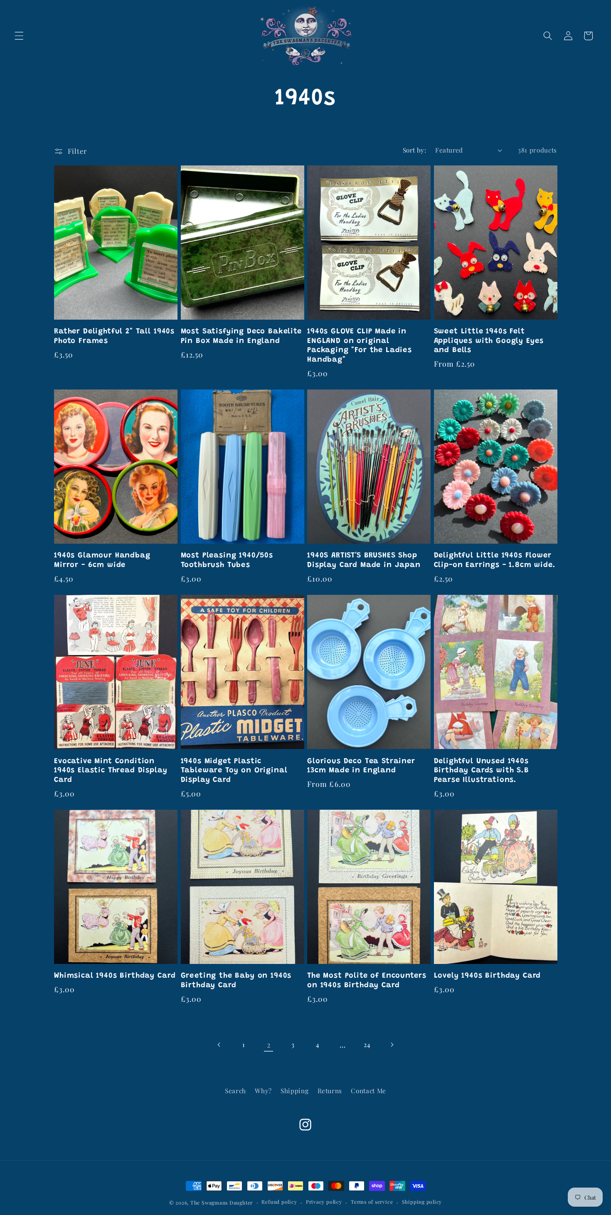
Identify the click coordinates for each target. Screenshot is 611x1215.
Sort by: (414, 149)
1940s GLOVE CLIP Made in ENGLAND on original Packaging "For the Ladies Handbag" (359, 345)
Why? (263, 1090)
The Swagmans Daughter (221, 1202)
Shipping (294, 1090)
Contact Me (368, 1090)
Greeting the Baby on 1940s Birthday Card (236, 980)
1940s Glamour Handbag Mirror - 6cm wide (102, 560)
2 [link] (269, 1044)
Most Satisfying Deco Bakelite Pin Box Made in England (241, 336)
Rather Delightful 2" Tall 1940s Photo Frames (114, 336)
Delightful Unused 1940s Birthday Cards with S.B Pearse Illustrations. (481, 771)
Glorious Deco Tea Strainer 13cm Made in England (361, 766)
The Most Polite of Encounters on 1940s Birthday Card (366, 980)
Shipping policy (422, 1201)
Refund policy (279, 1201)
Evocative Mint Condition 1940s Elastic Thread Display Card (111, 771)
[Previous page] (219, 1045)
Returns (330, 1090)
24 (367, 1044)
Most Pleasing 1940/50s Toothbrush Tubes (227, 560)
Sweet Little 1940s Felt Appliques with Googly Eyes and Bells (489, 341)
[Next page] (392, 1045)
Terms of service (372, 1201)
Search (235, 1090)
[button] (19, 36)
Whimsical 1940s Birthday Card (114, 976)
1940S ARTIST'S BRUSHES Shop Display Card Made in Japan (364, 560)
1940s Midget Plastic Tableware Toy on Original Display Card (234, 771)
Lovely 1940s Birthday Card (487, 976)
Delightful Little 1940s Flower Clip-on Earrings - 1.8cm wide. (495, 560)
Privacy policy (324, 1201)
